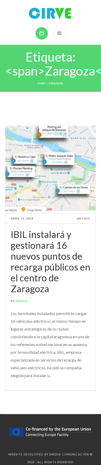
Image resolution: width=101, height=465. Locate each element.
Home (42, 83)
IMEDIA (21, 301)
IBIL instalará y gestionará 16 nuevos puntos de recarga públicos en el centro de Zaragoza (50, 261)
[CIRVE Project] (50, 13)
